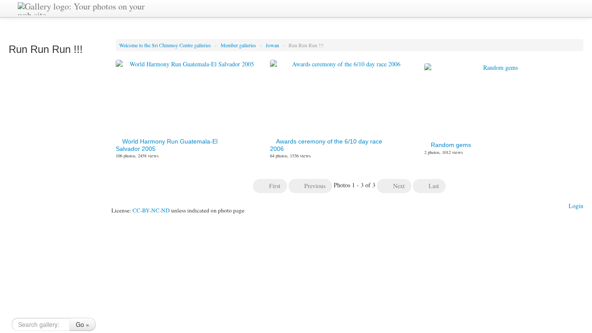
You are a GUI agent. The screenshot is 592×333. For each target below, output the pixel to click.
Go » (82, 324)
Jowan (273, 45)
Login (576, 206)
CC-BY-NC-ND (151, 210)
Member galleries (239, 45)
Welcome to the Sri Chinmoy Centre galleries (165, 45)
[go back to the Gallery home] (81, 7)
